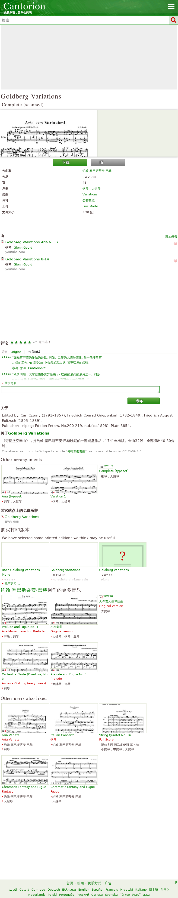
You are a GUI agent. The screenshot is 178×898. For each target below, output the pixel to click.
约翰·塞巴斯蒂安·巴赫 (97, 171)
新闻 (80, 883)
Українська (141, 894)
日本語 (153, 889)
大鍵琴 (96, 188)
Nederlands (36, 894)
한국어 (164, 889)
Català (24, 889)
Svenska (111, 894)
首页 (70, 883)
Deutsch (54, 889)
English (83, 889)
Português (66, 894)
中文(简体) (33, 352)
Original (16, 352)
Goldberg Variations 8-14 (27, 259)
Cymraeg (38, 889)
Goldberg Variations (22, 517)
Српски (97, 894)
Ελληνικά (69, 889)
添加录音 (171, 236)
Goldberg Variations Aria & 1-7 (32, 242)
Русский (82, 894)
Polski (52, 894)
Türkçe (125, 894)
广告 (108, 883)
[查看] (89, 133)
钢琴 (86, 188)
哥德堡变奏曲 (76, 451)
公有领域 (89, 200)
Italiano (141, 889)
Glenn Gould (23, 247)
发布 (139, 401)
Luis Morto (90, 206)
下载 (66, 162)
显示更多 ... (12, 383)
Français (112, 889)
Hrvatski (126, 889)
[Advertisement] (89, 57)
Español (97, 889)
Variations (90, 194)
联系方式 (94, 883)
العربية (13, 889)
